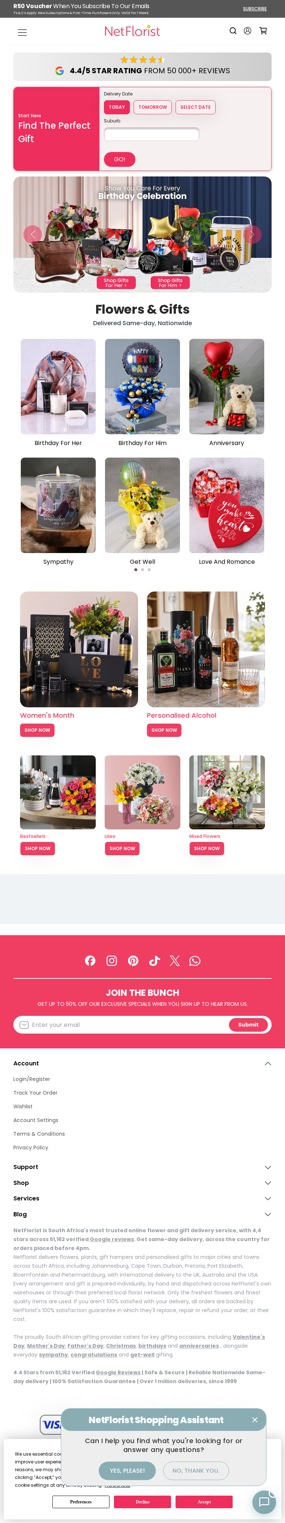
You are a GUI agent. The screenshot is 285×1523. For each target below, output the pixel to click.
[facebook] (90, 960)
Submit (248, 1024)
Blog (20, 1214)
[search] (234, 30)
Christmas (121, 1346)
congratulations (94, 1354)
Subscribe (255, 9)
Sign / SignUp (247, 30)
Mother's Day (46, 1346)
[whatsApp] (195, 960)
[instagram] (112, 960)
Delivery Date (118, 94)
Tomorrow (152, 107)
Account (26, 1063)
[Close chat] (255, 1419)
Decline (143, 1502)
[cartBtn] (263, 30)
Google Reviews (118, 1372)
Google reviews (112, 1239)
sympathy (53, 1354)
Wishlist (23, 1106)
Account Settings (35, 1120)
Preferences (81, 1502)
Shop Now (37, 730)
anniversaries (199, 1346)
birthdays (152, 1346)
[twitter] (175, 960)
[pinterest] (133, 960)
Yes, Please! (127, 1470)
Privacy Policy (30, 1147)
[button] (32, 234)
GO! (119, 159)
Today (117, 107)
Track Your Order (35, 1092)
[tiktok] (155, 960)
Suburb (112, 121)
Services (26, 1199)
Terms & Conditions (39, 1134)
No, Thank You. (196, 1470)
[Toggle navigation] (22, 33)
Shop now (37, 848)
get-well (142, 1354)
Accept (204, 1502)
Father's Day (86, 1346)
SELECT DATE (195, 107)
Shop (21, 1183)
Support (25, 1167)
